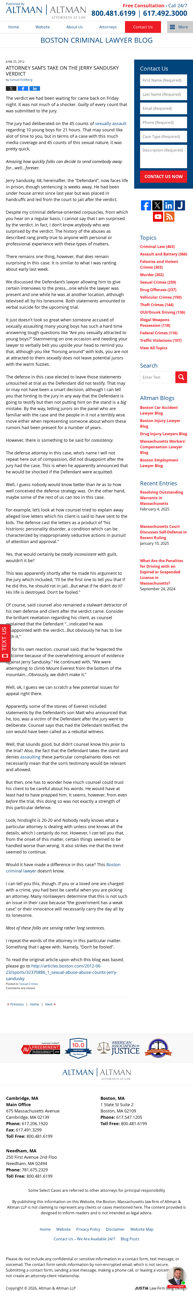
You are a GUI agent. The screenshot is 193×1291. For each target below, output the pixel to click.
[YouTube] (158, 217)
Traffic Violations (160, 340)
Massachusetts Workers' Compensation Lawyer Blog (163, 447)
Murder (152, 274)
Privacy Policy (88, 1229)
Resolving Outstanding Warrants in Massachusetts (161, 498)
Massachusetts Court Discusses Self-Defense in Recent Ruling (163, 532)
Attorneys (108, 27)
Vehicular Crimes (160, 297)
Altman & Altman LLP (57, 1288)
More (183, 27)
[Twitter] (157, 205)
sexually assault (110, 123)
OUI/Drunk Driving (162, 312)
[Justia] (180, 205)
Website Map (141, 1229)
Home (13, 27)
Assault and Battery (163, 254)
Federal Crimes (158, 332)
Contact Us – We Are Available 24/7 (84, 1238)
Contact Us (143, 27)
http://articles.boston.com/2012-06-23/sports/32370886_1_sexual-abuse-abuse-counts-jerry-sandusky (61, 972)
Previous (15, 1004)
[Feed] (169, 217)
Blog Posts (130, 1238)
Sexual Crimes (28, 984)
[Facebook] (146, 205)
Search (181, 377)
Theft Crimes (156, 304)
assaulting (31, 757)
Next (50, 1004)
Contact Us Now (164, 176)
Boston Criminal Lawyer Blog (46, 10)
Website (43, 27)
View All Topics (153, 347)
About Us (74, 27)
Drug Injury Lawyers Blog (163, 433)
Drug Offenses (158, 289)
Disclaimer (115, 1229)
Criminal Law (157, 246)
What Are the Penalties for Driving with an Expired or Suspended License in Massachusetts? (161, 572)
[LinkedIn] (169, 205)
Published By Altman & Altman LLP (139, 11)
